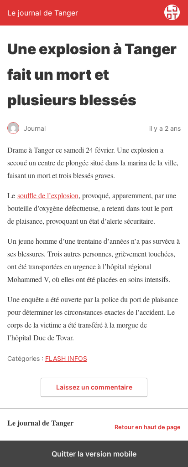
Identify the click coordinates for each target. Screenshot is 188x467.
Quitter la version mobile (94, 453)
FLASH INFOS (66, 358)
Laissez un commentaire (94, 387)
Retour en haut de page (148, 427)
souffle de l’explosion (47, 195)
